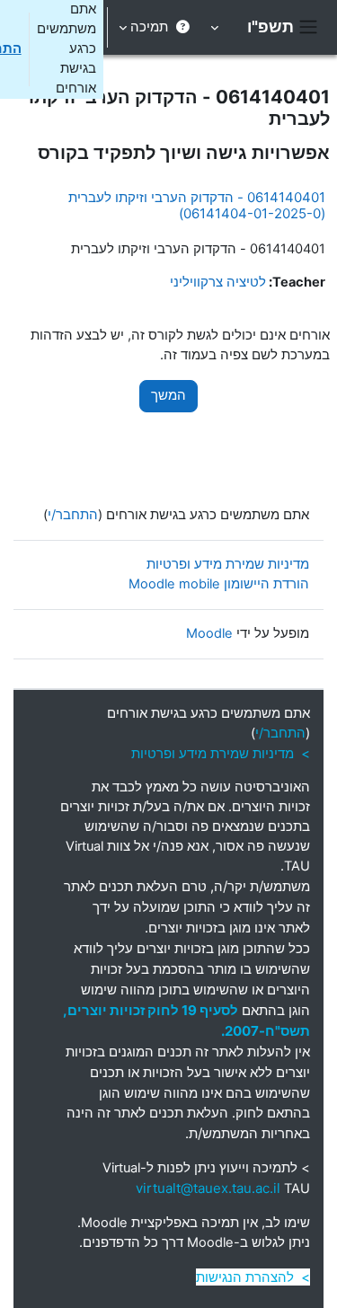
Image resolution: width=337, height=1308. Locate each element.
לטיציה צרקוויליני (218, 282)
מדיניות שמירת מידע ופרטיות (227, 564)
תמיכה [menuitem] (149, 27)
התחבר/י (73, 515)
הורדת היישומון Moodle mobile (219, 584)
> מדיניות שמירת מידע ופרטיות (220, 753)
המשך (168, 395)
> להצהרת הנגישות (253, 1277)
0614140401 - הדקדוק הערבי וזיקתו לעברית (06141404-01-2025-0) (196, 205)
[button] (216, 27)
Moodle (209, 633)
